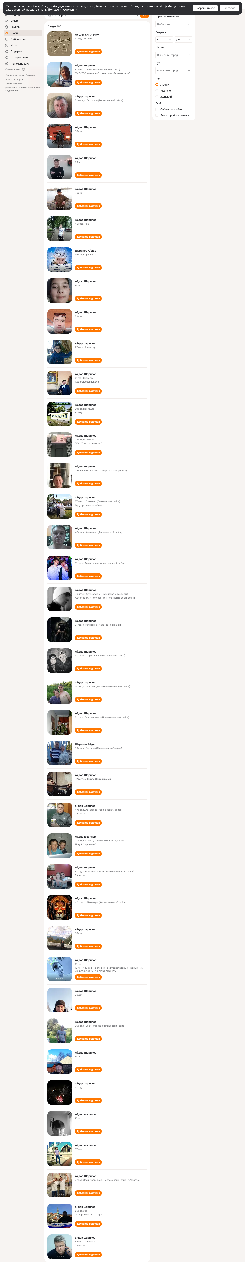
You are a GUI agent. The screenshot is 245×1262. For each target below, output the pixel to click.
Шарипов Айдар (85, 250)
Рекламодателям (14, 75)
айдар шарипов (85, 96)
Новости (10, 79)
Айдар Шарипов (85, 65)
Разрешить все (205, 8)
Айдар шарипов (85, 836)
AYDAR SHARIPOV (87, 34)
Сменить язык (12, 69)
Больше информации (62, 9)
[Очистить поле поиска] (137, 15)
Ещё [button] (18, 79)
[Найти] (144, 15)
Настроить (229, 8)
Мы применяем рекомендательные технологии (22, 87)
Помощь (30, 75)
